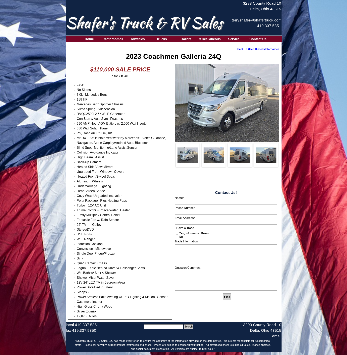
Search (188, 326)
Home (89, 39)
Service (234, 39)
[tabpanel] (256, 17)
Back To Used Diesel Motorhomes (258, 49)
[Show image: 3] (240, 155)
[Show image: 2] (214, 155)
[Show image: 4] (266, 155)
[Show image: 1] (188, 155)
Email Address (185, 218)
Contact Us (257, 39)
